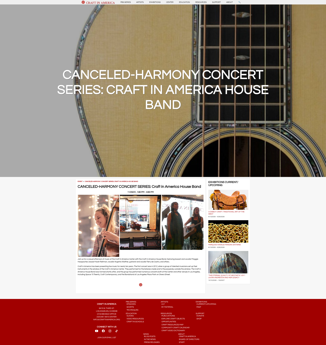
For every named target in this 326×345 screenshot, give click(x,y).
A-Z (163, 304)
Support (216, 2)
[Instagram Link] (110, 332)
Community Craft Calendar (175, 328)
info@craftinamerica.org (106, 320)
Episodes (131, 304)
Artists (140, 2)
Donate (200, 316)
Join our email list (106, 338)
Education (184, 2)
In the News (149, 339)
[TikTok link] (116, 332)
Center (169, 2)
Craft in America (187, 336)
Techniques (132, 310)
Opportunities (168, 322)
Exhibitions (155, 2)
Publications (168, 316)
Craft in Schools (135, 322)
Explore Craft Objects (173, 319)
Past (198, 307)
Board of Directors (188, 339)
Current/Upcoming (206, 304)
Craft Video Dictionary (173, 331)
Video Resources (135, 319)
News (146, 334)
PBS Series (125, 2)
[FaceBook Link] (103, 332)
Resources (201, 2)
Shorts (130, 307)
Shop (198, 319)
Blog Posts (149, 336)
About (229, 2)
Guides (130, 316)
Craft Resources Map (172, 325)
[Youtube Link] (96, 332)
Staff (181, 342)
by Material (167, 307)
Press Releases (151, 342)
